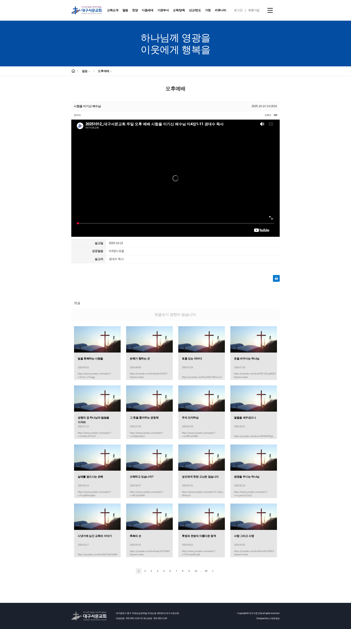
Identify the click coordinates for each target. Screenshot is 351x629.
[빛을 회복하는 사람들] (97, 339)
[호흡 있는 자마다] (201, 339)
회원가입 (254, 10)
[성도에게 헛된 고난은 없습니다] (201, 457)
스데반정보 (274, 618)
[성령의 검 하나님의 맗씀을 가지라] (97, 398)
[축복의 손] (149, 516)
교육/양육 (179, 10)
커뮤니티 (220, 10)
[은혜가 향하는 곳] (149, 339)
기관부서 (163, 10)
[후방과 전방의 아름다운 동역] (201, 516)
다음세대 (147, 10)
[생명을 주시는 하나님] (253, 457)
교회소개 (112, 10)
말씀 (125, 10)
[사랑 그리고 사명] (253, 516)
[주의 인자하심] (201, 398)
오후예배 (103, 71)
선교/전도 (195, 10)
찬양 (135, 10)
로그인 (238, 10)
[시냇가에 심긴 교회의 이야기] (97, 516)
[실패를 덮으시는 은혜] (97, 457)
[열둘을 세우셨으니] (253, 398)
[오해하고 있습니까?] (149, 457)
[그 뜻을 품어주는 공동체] (149, 398)
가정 (208, 10)
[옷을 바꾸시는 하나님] (253, 339)
